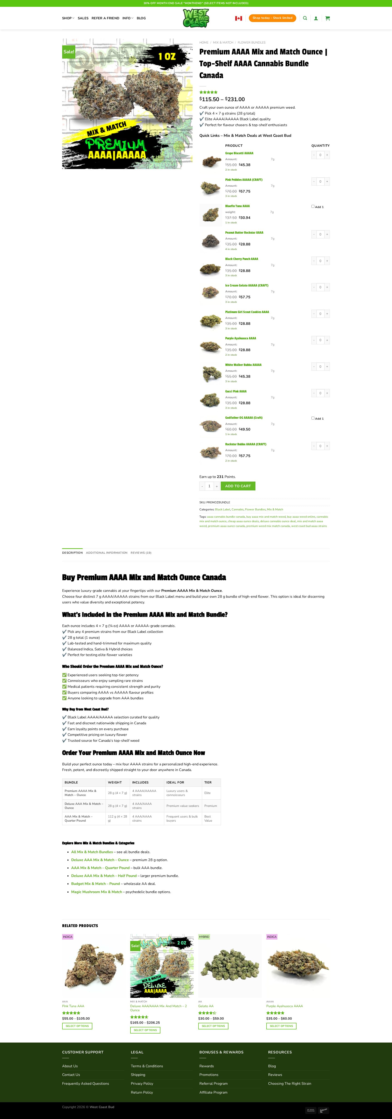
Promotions (208, 1074)
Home (203, 42)
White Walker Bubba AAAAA (243, 365)
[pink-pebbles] (210, 188)
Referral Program (213, 1083)
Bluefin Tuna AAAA (237, 206)
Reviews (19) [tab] (141, 553)
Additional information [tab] (107, 553)
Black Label (222, 509)
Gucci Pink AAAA (236, 391)
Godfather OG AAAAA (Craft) (243, 418)
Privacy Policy (142, 1083)
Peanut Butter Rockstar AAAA (244, 232)
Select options (77, 1026)
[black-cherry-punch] (210, 268)
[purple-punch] (210, 294)
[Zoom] (68, 163)
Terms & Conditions (147, 1066)
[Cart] (327, 18)
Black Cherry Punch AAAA (241, 259)
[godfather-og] (210, 426)
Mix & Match (223, 42)
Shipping (138, 1074)
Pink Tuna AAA (73, 1006)
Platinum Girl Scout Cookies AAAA (247, 312)
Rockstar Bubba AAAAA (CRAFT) (245, 444)
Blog (141, 18)
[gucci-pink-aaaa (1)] (210, 400)
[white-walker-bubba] (210, 373)
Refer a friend (105, 18)
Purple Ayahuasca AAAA (240, 338)
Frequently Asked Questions (85, 1083)
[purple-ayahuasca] (210, 347)
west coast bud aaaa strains (309, 526)
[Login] (316, 18)
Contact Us (71, 1074)
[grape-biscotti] (210, 162)
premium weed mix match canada (268, 526)
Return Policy (142, 1092)
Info (126, 18)
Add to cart (238, 486)
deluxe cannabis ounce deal (278, 521)
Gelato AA (205, 1006)
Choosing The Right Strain (289, 1083)
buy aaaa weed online (301, 517)
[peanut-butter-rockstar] (210, 241)
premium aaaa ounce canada (226, 526)
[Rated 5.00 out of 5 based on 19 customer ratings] (264, 92)
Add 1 (319, 207)
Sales (83, 18)
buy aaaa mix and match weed (266, 517)
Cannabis (238, 509)
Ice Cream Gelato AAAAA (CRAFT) (246, 285)
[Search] (305, 18)
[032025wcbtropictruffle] (210, 215)
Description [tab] (72, 553)
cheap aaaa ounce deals (243, 521)
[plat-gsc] (210, 321)
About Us (70, 1066)
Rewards (206, 1066)
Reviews (275, 1074)
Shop (66, 18)
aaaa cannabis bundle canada (226, 517)
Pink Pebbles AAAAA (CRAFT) (243, 180)
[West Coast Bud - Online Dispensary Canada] (196, 18)
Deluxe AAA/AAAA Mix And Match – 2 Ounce (158, 1008)
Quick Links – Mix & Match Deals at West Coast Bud (245, 135)
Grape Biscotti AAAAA (239, 153)
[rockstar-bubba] (210, 453)
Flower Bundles (251, 42)
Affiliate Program (213, 1092)
